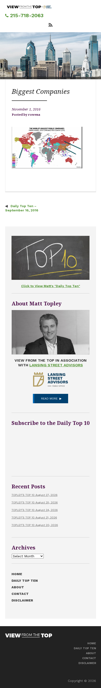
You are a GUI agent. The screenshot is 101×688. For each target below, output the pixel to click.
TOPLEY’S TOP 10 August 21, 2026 (34, 517)
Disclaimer (22, 600)
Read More (49, 398)
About (18, 587)
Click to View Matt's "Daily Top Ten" (50, 286)
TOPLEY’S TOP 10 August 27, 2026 (35, 495)
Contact (20, 594)
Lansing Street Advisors (56, 365)
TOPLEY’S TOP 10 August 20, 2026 (35, 525)
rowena (34, 114)
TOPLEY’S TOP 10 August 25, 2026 (35, 502)
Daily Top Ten (25, 580)
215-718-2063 (25, 15)
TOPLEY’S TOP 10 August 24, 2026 (35, 510)
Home (17, 574)
